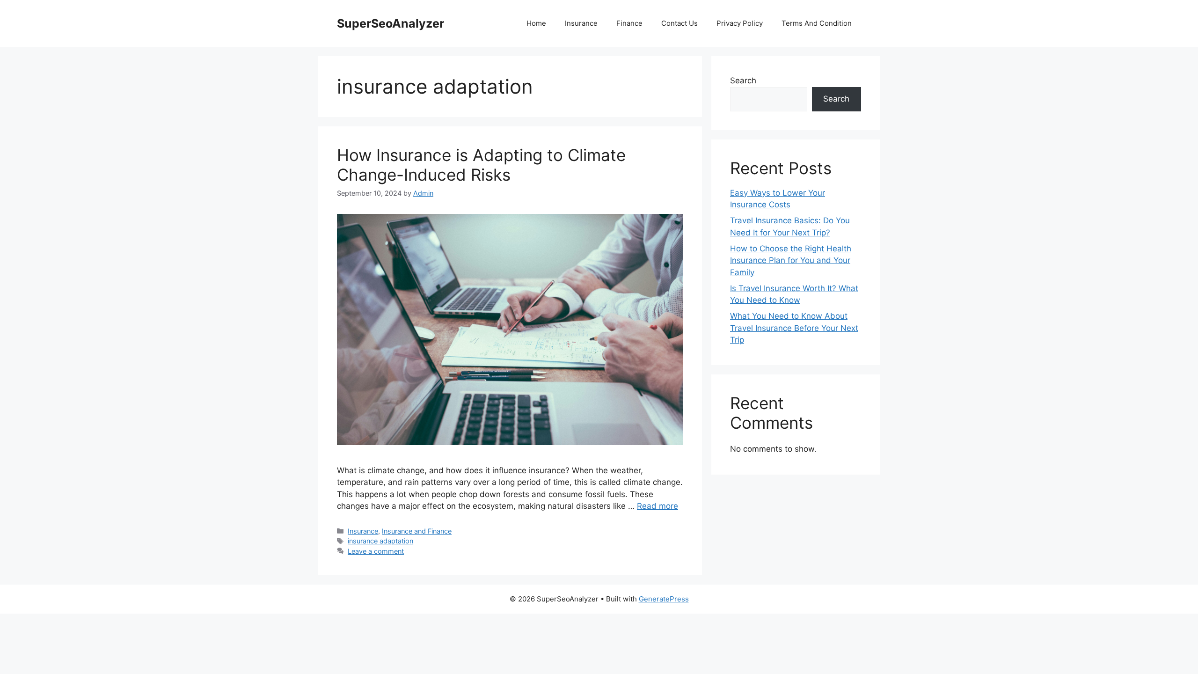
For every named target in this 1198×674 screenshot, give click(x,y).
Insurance (581, 23)
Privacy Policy (739, 23)
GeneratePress (664, 598)
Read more (657, 506)
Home (536, 23)
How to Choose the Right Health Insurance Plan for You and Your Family (790, 260)
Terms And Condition (817, 23)
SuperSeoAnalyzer (390, 23)
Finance (629, 23)
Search (743, 80)
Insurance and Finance (417, 531)
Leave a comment (376, 551)
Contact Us (679, 23)
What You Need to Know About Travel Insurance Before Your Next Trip (794, 327)
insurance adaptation (380, 541)
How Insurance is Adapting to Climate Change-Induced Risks (481, 164)
